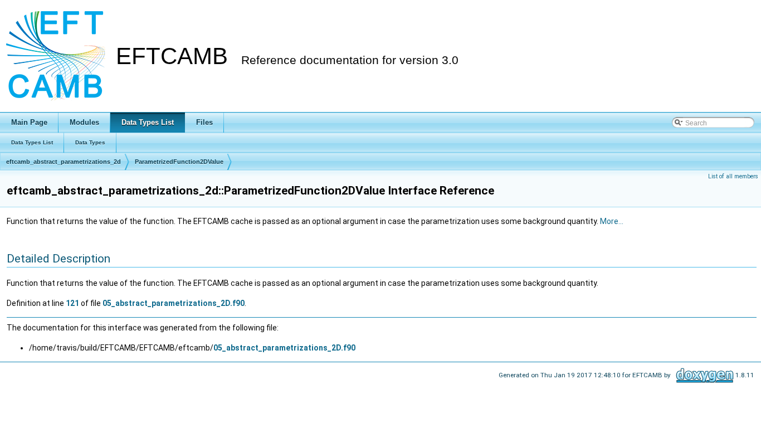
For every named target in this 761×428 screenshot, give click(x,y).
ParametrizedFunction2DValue (179, 161)
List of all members (733, 176)
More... (611, 221)
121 (72, 303)
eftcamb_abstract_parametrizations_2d (63, 161)
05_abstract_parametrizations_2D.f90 (174, 303)
